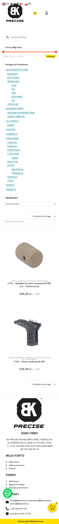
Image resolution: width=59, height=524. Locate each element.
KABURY (10, 125)
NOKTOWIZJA (17, 169)
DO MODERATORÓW (14, 108)
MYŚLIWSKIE (17, 96)
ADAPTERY (11, 129)
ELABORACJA (12, 134)
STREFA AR (12, 142)
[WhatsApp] (7, 493)
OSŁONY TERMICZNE (16, 116)
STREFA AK (12, 146)
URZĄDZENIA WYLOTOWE (17, 69)
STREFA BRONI (12, 138)
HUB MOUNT (12, 74)
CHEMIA (15, 158)
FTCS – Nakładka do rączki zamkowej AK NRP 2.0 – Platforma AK (29, 285)
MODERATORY (13, 81)
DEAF (14, 93)
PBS (13, 89)
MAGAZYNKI (12, 161)
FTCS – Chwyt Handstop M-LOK (29, 361)
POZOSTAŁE (12, 177)
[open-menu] (35, 13)
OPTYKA (10, 165)
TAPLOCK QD (12, 104)
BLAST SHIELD (13, 77)
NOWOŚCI (10, 185)
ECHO (14, 85)
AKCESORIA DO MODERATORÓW (21, 112)
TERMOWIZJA (17, 173)
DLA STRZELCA (12, 121)
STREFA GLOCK (13, 150)
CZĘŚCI (10, 180)
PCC (13, 100)
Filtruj (50, 56)
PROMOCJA (11, 189)
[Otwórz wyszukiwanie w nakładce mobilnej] (29, 37)
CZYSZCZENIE (13, 153)
